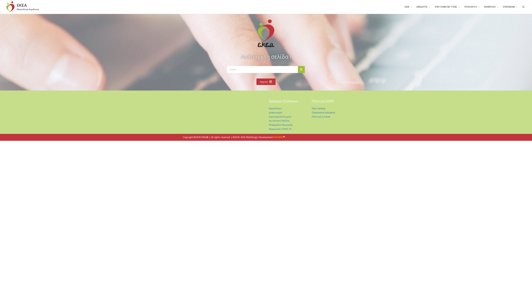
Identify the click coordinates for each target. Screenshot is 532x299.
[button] (523, 7)
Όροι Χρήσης (319, 108)
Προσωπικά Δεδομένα (323, 112)
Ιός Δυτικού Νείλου (279, 120)
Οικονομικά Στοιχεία (280, 116)
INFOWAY (278, 137)
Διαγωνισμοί (275, 112)
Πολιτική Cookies (321, 116)
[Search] (301, 69)
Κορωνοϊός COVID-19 (280, 129)
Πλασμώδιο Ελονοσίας (281, 124)
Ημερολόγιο (275, 108)
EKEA (22, 5)
